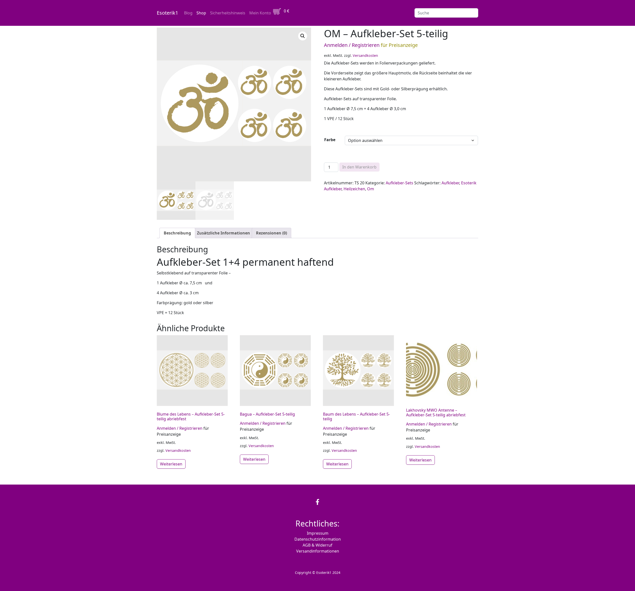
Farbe (329, 139)
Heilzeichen (354, 189)
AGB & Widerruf (317, 545)
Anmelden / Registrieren (352, 45)
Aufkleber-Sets (399, 183)
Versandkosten (365, 55)
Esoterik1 (167, 12)
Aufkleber (450, 183)
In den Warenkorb (359, 167)
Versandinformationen (317, 551)
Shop (201, 13)
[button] (302, 36)
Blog (188, 13)
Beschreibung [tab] (177, 233)
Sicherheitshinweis (227, 13)
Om (370, 189)
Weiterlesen (171, 464)
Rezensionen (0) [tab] (271, 233)
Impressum (317, 533)
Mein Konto (260, 13)
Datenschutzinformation (317, 539)
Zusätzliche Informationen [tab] (223, 233)
